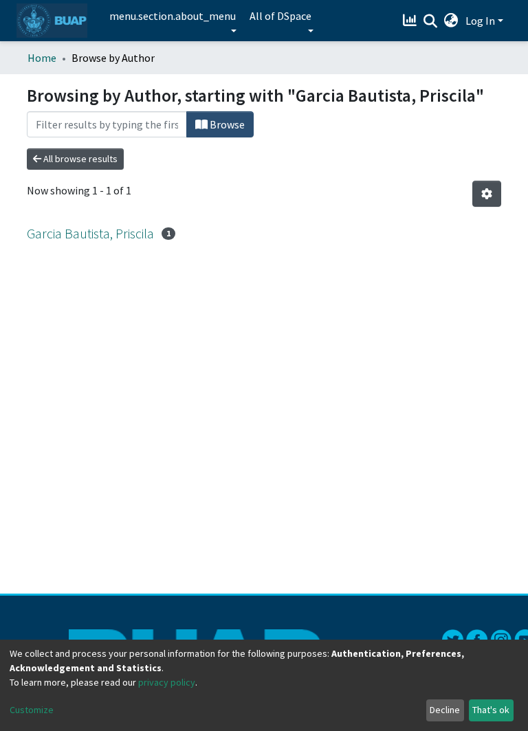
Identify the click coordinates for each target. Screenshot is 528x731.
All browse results (79, 159)
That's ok (490, 710)
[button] (451, 20)
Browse (226, 124)
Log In (480, 20)
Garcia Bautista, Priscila (90, 233)
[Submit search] (430, 21)
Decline (445, 710)
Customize (32, 710)
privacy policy (166, 682)
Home (42, 58)
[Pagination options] (486, 194)
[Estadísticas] (411, 20)
